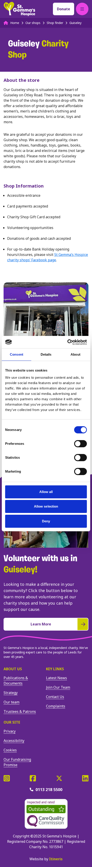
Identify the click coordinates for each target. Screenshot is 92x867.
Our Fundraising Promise (17, 762)
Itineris (56, 858)
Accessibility (14, 740)
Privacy (10, 731)
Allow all (46, 492)
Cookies (10, 750)
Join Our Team (58, 687)
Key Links (55, 668)
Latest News (56, 677)
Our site (12, 722)
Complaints (55, 706)
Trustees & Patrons (20, 711)
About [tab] (75, 354)
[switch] (80, 443)
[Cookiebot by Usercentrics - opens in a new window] (67, 342)
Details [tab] (46, 354)
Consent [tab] (16, 354)
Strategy (11, 692)
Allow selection (46, 506)
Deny (46, 521)
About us (13, 668)
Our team (11, 702)
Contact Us (55, 696)
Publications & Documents (16, 680)
